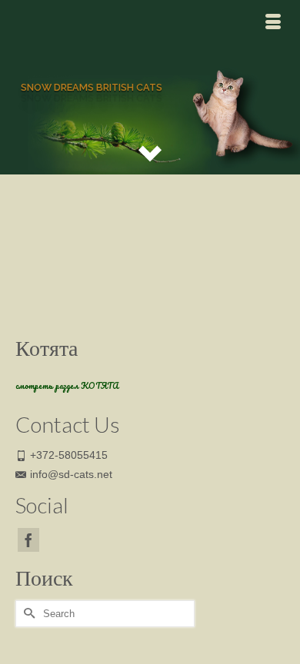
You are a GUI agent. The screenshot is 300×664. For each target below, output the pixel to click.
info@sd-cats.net (71, 474)
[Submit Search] (26, 613)
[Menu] (273, 23)
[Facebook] (28, 540)
